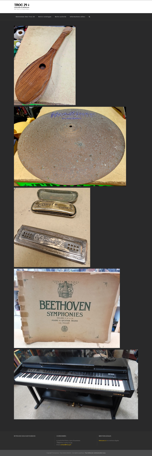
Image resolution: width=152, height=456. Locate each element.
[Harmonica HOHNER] (52, 188)
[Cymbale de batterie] (70, 108)
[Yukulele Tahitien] (45, 27)
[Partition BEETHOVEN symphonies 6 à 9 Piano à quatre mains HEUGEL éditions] (67, 269)
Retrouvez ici (102, 440)
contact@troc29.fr (65, 444)
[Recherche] (89, 16)
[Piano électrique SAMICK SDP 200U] (76, 350)
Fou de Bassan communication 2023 (95, 453)
